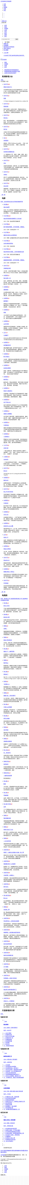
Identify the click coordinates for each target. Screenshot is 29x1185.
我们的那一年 (7, 278)
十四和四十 (7, 436)
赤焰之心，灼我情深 (9, 1001)
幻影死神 (8, 1103)
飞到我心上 (7, 684)
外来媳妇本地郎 (5, 600)
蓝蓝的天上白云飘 (8, 526)
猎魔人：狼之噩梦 (10, 1106)
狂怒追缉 (6, 764)
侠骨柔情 (6, 140)
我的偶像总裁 (7, 818)
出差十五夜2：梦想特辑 (12, 1134)
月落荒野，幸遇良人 (9, 875)
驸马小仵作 (7, 605)
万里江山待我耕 (8, 707)
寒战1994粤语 (7, 548)
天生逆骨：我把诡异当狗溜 (13, 1069)
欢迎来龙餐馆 (7, 368)
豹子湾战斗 (7, 356)
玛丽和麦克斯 (7, 268)
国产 (16, 71)
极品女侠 (6, 480)
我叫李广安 (8, 1037)
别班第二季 (7, 909)
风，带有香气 (7, 752)
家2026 (5, 471)
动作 (10, 69)
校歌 (5, 312)
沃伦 (7, 1044)
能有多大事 (7, 617)
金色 (5, 806)
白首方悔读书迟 (10, 1072)
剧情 (8, 69)
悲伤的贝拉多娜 (9, 1098)
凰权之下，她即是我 (9, 651)
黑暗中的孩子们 (8, 87)
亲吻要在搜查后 (8, 741)
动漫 (5, 8)
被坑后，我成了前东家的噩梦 (14, 1077)
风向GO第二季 (9, 1138)
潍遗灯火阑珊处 (8, 413)
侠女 (5, 163)
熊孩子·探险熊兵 (8, 391)
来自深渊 (8, 1104)
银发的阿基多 (9, 1100)
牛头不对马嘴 (9, 1036)
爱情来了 (6, 674)
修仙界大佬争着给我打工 (10, 989)
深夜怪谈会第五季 (10, 1128)
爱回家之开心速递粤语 (22, 598)
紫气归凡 (6, 886)
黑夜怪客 (6, 106)
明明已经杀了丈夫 (8, 829)
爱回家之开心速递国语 (10, 598)
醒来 (5, 784)
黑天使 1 (6, 118)
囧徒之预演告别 (8, 640)
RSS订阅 (3, 1150)
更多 (2, 80)
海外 (10, 73)
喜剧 (15, 69)
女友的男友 (7, 201)
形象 (7, 1042)
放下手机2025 (7, 402)
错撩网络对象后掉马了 (12, 1074)
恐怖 (13, 69)
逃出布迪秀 (7, 207)
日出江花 (6, 514)
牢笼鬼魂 (6, 583)
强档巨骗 (8, 1041)
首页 (5, 4)
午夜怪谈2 (6, 425)
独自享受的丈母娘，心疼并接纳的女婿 (14, 251)
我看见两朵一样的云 (9, 571)
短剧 (19, 71)
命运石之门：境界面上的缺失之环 (14, 1101)
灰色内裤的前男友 (8, 243)
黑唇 (5, 98)
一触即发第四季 (8, 775)
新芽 (7, 1065)
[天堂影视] (4, 59)
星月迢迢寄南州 (8, 944)
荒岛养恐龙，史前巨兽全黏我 (11, 921)
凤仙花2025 (7, 560)
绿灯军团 (6, 730)
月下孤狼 (6, 966)
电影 (5, 5)
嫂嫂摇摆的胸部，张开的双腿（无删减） (14, 260)
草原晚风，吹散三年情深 (10, 978)
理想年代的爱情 (10, 1066)
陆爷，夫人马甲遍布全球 (12, 1071)
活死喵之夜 (8, 1107)
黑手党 (5, 129)
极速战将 (8, 1039)
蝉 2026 (5, 898)
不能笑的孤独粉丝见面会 (12, 1131)
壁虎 (22, 201)
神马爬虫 (12, 1150)
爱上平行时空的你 (8, 491)
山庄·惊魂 (6, 324)
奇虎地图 (21, 1150)
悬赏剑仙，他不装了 (11, 1068)
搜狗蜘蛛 (17, 1150)
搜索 (17, 39)
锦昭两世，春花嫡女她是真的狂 (12, 932)
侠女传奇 (6, 186)
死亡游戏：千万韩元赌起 (12, 1130)
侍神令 (5, 174)
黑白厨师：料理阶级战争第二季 (14, 1133)
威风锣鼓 (6, 289)
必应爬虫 (4, 1152)
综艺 (5, 10)
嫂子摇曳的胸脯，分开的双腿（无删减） (14, 226)
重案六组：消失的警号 (9, 695)
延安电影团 (9, 1045)
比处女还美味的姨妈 (15, 201)
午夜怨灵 (6, 503)
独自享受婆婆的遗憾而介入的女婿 (12, 218)
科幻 (17, 69)
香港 (9, 71)
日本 (8, 73)
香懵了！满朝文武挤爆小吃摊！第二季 (14, 852)
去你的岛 (6, 459)
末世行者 (6, 448)
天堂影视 (3, 1)
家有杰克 (8, 1034)
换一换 (3, 194)
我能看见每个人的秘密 (9, 864)
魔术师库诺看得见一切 (12, 1109)
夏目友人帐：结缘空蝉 (11, 1096)
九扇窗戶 (6, 335)
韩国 (14, 71)
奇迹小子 (6, 537)
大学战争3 (8, 1141)
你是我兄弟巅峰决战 (9, 151)
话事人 (5, 628)
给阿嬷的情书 (7, 345)
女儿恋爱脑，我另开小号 (12, 1076)
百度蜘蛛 (7, 1150)
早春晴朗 (6, 795)
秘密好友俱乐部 (9, 1139)
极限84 (7, 1136)
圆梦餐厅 (6, 301)
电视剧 (5, 7)
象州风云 (6, 379)
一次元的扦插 (7, 841)
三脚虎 (7, 1033)
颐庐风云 (6, 663)
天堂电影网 (8, 1)
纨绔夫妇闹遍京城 (8, 955)
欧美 (11, 71)
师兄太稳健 (7, 718)
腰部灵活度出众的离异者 (10, 235)
